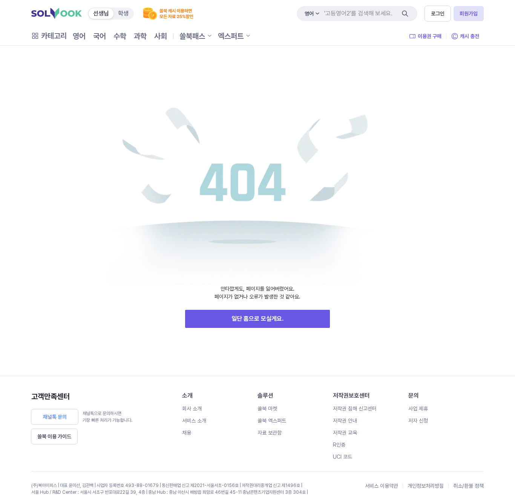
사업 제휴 (418, 409)
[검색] (405, 14)
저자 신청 (418, 421)
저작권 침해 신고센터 (355, 409)
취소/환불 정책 (468, 486)
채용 (186, 433)
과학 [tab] (140, 36)
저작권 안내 (345, 421)
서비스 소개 (194, 421)
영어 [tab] (79, 36)
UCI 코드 (342, 457)
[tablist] (120, 36)
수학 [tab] (119, 36)
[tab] (101, 13)
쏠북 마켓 (267, 409)
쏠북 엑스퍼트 (272, 421)
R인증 (339, 445)
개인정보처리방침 (426, 486)
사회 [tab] (160, 36)
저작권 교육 (345, 433)
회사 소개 (192, 409)
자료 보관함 (270, 433)
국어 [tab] (99, 36)
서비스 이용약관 (381, 486)
